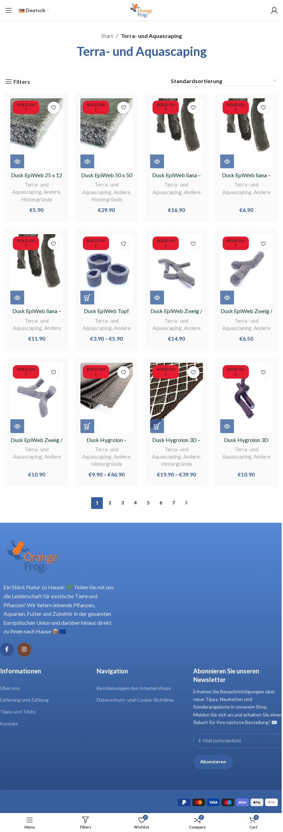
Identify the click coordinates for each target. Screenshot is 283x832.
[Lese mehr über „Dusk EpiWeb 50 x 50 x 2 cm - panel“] (87, 161)
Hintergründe (36, 199)
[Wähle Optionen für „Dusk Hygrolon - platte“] (87, 426)
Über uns (10, 688)
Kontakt (9, 723)
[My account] (274, 10)
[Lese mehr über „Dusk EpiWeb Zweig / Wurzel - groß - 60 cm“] (157, 297)
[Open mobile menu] (9, 10)
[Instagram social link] (24, 649)
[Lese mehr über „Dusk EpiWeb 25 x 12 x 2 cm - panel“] (17, 161)
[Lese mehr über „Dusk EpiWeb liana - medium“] (17, 297)
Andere (51, 192)
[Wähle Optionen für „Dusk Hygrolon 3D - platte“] (157, 426)
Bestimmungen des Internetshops (134, 688)
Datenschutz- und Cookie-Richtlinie (135, 700)
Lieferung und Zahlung (24, 700)
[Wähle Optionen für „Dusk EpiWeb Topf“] (87, 297)
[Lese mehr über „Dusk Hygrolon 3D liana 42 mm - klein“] (227, 426)
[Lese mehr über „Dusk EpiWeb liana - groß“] (157, 161)
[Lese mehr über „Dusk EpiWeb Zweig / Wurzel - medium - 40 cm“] (17, 426)
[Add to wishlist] (54, 108)
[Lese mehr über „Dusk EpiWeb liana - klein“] (227, 161)
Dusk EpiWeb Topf (106, 311)
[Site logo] (141, 9)
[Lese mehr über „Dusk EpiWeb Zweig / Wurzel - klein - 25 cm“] (227, 297)
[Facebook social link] (7, 649)
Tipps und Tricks (18, 711)
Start (107, 35)
